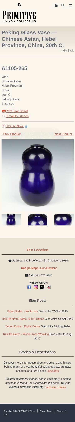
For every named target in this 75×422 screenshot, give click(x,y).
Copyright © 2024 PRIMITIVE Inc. (19, 410)
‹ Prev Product (11, 134)
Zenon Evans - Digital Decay (22, 326)
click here (53, 371)
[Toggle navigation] (70, 5)
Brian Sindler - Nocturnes (22, 311)
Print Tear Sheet (17, 111)
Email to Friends (17, 116)
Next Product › (64, 134)
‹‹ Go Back (67, 50)
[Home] (22, 13)
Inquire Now (15, 126)
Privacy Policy (46, 410)
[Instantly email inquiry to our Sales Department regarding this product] (26, 126)
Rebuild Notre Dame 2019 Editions (23, 319)
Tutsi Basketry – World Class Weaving (26, 334)
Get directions (39, 268)
